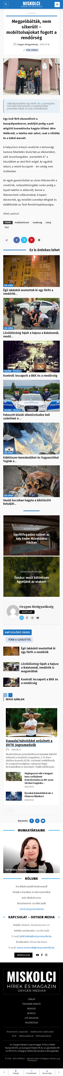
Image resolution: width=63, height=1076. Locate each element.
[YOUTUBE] (37, 955)
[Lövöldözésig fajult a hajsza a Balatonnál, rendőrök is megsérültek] (31, 314)
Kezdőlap (31, 13)
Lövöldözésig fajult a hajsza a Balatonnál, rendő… (31, 334)
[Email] (21, 618)
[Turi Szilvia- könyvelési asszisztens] (31, 854)
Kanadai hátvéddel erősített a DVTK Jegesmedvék (29, 743)
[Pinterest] (31, 240)
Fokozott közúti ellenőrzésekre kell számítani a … (26, 416)
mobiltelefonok (22, 222)
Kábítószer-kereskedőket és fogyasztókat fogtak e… (31, 459)
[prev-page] (5, 695)
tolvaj (48, 222)
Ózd (7, 227)
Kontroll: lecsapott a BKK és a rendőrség (30, 375)
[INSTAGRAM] (46, 955)
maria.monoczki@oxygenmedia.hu (35, 947)
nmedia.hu (38, 909)
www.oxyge (26, 909)
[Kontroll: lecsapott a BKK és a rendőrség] (31, 356)
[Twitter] (24, 240)
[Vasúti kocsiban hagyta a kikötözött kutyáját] (31, 481)
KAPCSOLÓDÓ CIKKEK (17, 632)
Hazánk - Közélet (12, 371)
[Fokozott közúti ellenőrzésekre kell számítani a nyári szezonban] (31, 396)
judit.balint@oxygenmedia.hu (36, 936)
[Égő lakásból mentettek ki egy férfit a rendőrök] (31, 271)
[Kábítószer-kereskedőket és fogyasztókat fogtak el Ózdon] (31, 438)
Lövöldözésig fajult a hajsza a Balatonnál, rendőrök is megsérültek (39, 667)
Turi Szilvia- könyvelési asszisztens (24, 869)
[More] (39, 240)
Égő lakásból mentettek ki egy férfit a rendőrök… (28, 291)
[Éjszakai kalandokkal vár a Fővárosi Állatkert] (14, 796)
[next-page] (10, 695)
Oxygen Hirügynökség (36, 607)
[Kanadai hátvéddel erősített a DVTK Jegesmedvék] (31, 722)
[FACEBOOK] (41, 955)
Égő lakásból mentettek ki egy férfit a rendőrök (38, 650)
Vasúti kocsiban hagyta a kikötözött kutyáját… (27, 502)
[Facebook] (16, 240)
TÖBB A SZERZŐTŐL (19, 639)
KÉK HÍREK (32, 50)
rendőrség (37, 222)
